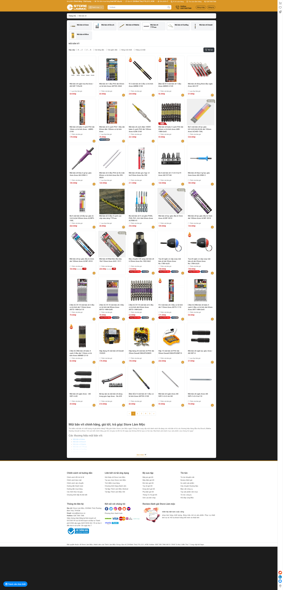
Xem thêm (141, 455)
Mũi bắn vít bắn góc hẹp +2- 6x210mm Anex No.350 (139, 174)
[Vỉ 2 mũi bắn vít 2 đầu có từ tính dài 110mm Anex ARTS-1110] (171, 290)
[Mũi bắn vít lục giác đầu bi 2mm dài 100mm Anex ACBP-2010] (82, 244)
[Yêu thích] (280, 7)
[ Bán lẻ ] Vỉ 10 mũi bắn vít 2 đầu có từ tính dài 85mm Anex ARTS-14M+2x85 (111, 307)
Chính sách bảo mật (74, 480)
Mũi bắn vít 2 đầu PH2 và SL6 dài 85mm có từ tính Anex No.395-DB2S (111, 175)
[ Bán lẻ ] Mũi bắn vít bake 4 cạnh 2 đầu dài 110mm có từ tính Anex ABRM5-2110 (81, 353)
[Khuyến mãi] (280, 12)
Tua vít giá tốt (147, 486)
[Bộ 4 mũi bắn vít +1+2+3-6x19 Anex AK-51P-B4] (171, 158)
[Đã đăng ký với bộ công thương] (78, 531)
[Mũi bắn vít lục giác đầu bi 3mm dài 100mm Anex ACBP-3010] (200, 201)
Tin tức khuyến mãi (187, 477)
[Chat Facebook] (280, 581)
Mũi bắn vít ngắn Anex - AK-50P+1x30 (80, 395)
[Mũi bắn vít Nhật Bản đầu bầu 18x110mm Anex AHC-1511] (112, 244)
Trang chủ (72, 16)
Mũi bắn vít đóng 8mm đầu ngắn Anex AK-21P (200, 85)
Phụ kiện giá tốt (148, 492)
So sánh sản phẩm (187, 483)
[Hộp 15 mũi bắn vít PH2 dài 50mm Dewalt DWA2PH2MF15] (171, 336)
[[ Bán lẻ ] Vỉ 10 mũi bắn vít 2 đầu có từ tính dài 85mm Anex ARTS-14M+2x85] (112, 290)
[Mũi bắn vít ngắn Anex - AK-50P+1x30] (82, 379)
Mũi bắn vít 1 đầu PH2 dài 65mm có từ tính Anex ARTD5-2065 (111, 85)
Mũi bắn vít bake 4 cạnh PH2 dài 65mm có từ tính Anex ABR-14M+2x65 (170, 129)
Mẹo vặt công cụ (187, 489)
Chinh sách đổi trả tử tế (75, 477)
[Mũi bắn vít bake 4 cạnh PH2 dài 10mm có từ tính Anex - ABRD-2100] (82, 112)
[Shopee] (124, 509)
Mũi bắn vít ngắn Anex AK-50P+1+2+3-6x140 (168, 395)
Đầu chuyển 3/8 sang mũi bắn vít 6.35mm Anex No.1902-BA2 (141, 260)
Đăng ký (211, 7)
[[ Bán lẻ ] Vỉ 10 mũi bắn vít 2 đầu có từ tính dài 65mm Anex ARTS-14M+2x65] (141, 290)
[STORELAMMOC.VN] (77, 7)
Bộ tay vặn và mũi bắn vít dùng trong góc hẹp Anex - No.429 (110, 395)
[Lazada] (128, 509)
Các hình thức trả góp (75, 492)
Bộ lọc (210, 50)
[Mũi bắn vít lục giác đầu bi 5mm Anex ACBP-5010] (171, 201)
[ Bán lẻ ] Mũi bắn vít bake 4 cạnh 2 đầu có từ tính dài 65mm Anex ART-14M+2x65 (200, 307)
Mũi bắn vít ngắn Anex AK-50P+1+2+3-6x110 (198, 395)
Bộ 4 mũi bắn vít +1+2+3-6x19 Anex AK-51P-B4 (169, 174)
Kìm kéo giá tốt (148, 483)
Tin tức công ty (186, 495)
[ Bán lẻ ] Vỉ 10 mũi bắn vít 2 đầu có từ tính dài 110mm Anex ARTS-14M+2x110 (82, 307)
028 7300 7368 (78, 516)
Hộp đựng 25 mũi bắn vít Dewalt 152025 (111, 352)
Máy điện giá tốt (148, 480)
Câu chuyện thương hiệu (189, 486)
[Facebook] (106, 509)
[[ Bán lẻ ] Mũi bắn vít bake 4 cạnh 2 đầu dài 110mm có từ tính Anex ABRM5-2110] (82, 336)
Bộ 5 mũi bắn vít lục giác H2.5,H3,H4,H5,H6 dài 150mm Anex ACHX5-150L (199, 129)
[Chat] (280, 572)
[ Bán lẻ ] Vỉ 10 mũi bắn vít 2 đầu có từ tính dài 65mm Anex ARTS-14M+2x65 (141, 307)
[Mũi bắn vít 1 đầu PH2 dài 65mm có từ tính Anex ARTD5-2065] (112, 69)
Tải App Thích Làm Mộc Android (116, 489)
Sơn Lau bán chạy (149, 498)
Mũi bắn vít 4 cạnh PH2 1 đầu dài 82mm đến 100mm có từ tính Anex (112, 129)
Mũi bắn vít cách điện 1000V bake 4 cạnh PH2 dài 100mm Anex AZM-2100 (140, 129)
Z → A (88, 50)
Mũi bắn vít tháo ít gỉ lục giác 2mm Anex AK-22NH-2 (199, 174)
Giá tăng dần (99, 50)
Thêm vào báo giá (106, 91)
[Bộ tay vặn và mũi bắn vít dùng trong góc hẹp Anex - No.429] (112, 379)
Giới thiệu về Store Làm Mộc (115, 477)
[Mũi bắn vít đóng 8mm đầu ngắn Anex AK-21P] (200, 69)
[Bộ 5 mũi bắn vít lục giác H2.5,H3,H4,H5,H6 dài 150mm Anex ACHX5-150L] (200, 112)
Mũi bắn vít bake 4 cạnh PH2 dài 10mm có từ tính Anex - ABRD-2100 (82, 129)
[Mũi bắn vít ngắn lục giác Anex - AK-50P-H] (200, 336)
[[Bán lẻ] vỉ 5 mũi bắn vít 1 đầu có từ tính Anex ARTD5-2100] (141, 379)
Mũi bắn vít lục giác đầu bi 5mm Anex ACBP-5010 (170, 217)
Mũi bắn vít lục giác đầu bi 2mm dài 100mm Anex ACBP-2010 (82, 260)
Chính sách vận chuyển (75, 483)
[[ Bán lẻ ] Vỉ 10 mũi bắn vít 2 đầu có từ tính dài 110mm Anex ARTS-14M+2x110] (82, 290)
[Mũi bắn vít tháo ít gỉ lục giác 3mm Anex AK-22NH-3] (82, 158)
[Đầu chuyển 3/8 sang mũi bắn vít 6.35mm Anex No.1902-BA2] (141, 244)
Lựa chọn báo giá (77, 91)
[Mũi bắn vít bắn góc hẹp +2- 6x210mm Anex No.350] (141, 158)
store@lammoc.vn (78, 513)
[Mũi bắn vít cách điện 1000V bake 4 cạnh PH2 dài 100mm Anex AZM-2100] (141, 112)
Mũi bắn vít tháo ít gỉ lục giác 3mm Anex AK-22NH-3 (81, 174)
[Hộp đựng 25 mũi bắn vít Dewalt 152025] (112, 336)
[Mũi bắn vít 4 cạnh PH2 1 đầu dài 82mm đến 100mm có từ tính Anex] (112, 112)
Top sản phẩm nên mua (189, 492)
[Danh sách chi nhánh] (280, 586)
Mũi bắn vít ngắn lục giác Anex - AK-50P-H (200, 352)
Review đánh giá (186, 480)
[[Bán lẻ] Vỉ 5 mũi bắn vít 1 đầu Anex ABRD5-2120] (171, 69)
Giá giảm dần (112, 50)
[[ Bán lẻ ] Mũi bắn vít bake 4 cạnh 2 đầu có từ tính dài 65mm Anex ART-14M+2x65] (200, 290)
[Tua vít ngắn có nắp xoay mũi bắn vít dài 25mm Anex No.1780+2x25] (200, 244)
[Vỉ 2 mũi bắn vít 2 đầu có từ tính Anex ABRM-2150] (141, 69)
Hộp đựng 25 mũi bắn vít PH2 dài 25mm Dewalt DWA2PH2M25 (141, 352)
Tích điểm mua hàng (112, 483)
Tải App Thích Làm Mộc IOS (115, 492)
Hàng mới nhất (126, 50)
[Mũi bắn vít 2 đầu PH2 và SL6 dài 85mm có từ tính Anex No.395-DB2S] (112, 158)
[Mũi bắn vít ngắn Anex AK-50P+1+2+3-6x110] (200, 379)
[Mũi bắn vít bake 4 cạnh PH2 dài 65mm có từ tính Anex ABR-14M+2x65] (171, 112)
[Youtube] (120, 509)
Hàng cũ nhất (140, 50)
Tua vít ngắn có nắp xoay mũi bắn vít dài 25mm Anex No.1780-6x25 (169, 261)
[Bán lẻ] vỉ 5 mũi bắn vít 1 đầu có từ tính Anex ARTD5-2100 (141, 395)
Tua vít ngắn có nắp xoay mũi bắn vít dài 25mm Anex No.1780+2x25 (199, 261)
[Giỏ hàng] (280, 3)
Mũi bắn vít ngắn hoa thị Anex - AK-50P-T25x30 (82, 85)
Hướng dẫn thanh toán (75, 486)
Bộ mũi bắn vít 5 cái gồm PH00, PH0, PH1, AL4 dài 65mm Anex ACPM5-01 (141, 218)
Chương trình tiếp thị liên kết (77, 495)
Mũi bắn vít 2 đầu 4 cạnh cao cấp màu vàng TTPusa (110, 217)
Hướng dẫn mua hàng (74, 489)
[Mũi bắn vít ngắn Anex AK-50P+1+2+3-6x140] (171, 379)
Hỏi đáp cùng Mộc (187, 498)
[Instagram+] (115, 509)
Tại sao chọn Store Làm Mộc (115, 480)
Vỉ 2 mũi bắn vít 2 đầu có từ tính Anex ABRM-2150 (141, 85)
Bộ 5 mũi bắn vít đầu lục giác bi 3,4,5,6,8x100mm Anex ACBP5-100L (82, 218)
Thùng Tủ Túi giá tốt (150, 495)
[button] (146, 524)
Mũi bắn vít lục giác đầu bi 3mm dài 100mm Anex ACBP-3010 (200, 217)
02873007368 (211, 2)
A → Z (80, 50)
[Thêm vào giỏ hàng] (123, 95)
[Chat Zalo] (280, 577)
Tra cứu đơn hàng (195, 2)
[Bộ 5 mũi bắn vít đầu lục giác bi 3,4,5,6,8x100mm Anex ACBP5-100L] (82, 201)
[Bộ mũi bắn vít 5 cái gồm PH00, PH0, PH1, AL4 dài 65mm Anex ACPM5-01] (141, 201)
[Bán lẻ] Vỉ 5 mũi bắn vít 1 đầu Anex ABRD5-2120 (169, 85)
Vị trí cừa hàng (178, 2)
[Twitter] (111, 509)
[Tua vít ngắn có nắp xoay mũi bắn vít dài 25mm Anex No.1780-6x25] (171, 244)
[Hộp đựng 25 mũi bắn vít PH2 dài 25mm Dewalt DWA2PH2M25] (141, 336)
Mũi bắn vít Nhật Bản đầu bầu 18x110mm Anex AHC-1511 (110, 260)
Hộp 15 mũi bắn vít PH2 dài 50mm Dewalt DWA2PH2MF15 (170, 352)
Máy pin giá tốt (148, 477)
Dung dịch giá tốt (149, 489)
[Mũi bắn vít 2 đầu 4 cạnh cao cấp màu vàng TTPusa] (112, 201)
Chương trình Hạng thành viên (115, 486)
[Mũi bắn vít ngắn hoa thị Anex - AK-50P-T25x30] (82, 69)
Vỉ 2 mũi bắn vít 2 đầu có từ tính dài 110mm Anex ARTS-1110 (170, 306)
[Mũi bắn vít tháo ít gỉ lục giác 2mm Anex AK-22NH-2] (200, 158)
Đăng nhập (201, 7)
